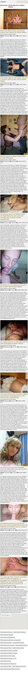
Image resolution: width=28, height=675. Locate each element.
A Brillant (3, 2)
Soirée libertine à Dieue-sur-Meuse (9, 650)
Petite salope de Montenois (19, 666)
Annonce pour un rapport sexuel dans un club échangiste (13, 157)
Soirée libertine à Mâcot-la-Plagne (8, 653)
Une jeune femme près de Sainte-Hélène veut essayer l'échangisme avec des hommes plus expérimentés (13, 395)
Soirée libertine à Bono (18, 648)
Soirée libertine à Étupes (20, 632)
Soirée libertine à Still (5, 661)
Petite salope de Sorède (21, 645)
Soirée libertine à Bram (18, 642)
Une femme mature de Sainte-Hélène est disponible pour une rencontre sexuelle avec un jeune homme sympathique (12, 216)
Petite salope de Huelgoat (6, 634)
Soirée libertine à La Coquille (7, 645)
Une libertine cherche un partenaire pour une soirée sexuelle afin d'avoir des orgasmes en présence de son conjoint (14, 525)
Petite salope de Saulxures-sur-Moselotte (10, 640)
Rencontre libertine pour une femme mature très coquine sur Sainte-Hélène (13, 31)
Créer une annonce (22, 1)
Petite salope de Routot (6, 642)
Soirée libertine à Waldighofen (7, 637)
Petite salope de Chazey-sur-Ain (8, 658)
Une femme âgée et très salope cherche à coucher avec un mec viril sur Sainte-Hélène (13, 79)
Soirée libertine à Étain (5, 666)
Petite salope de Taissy (6, 648)
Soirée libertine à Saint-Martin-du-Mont (10, 669)
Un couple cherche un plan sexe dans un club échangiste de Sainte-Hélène (14, 342)
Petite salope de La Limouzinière (8, 663)
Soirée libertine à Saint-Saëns (7, 656)
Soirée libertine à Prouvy (6, 632)
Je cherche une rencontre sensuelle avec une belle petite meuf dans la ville (13, 468)
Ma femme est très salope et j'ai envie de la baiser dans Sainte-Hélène (13, 285)
